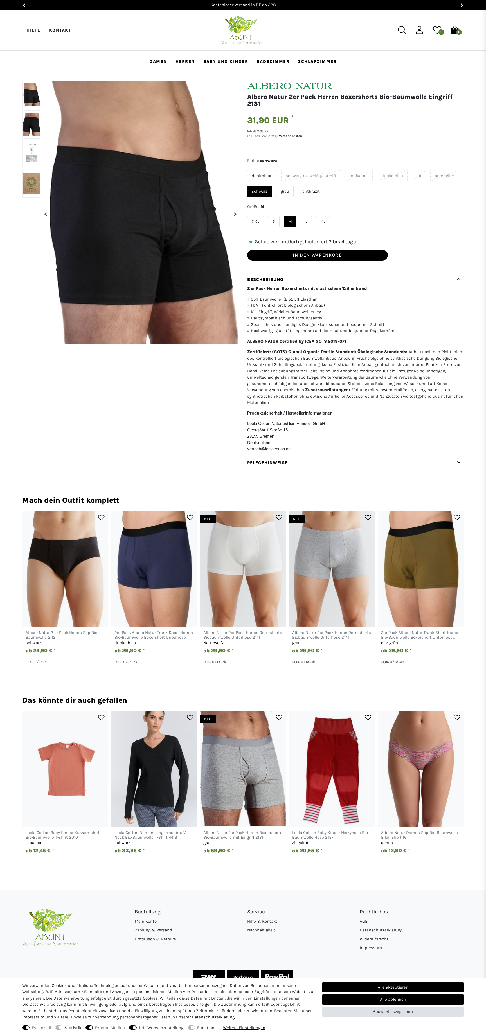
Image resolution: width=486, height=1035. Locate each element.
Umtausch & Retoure (155, 938)
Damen (158, 61)
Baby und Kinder (225, 61)
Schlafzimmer (317, 61)
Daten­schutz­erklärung (213, 1017)
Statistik (73, 1027)
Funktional (207, 1027)
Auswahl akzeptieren (393, 1011)
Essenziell (41, 1027)
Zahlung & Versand (153, 929)
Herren (185, 61)
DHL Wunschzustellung (161, 1027)
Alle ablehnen (393, 999)
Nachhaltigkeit (261, 929)
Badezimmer (272, 61)
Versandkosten (290, 136)
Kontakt (60, 30)
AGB (364, 921)
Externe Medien (110, 1027)
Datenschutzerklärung (381, 929)
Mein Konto (146, 921)
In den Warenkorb (317, 255)
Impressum (371, 947)
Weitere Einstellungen (244, 1027)
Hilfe (33, 30)
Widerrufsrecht (374, 938)
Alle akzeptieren (393, 987)
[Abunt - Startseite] (241, 30)
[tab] (355, 365)
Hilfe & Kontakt (262, 921)
